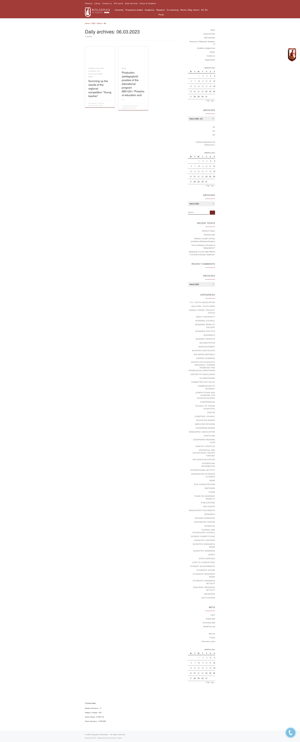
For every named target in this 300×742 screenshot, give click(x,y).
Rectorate (209, 506)
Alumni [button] (196, 9)
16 (202, 86)
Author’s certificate (203, 350)
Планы (212, 637)
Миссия (212, 633)
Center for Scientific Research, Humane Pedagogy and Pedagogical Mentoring (202, 366)
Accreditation (207, 342)
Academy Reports (205, 339)
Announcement (209, 33)
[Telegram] (292, 54)
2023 (93, 23)
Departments (210, 59)
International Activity (202, 470)
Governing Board (205, 428)
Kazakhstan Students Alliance (203, 475)
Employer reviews (205, 424)
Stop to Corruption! (203, 562)
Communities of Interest (206, 387)
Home (87, 23)
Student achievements (202, 566)
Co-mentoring (207, 378)
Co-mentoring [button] (172, 9)
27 (191, 96)
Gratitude (209, 435)
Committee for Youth (203, 382)
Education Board (205, 420)
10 (206, 81)
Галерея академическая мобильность (205, 143)
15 (198, 86)
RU (206, 9)
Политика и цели (208, 641)
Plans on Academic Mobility (204, 497)
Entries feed (210, 618)
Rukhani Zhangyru (205, 518)
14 (195, 86)
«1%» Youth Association (202, 302)
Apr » (213, 100)
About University (205, 316)
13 (191, 86)
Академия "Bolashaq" (97, 103)
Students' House (206, 570)
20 (191, 91)
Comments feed (209, 622)
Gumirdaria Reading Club (204, 441)
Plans (212, 492)
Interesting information (208, 464)
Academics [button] (149, 9)
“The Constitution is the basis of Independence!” (203, 246)
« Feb (207, 100)
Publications (208, 502)
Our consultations (204, 484)
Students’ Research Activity (204, 582)
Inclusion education (204, 459)
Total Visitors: (91, 721)
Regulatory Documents (202, 510)
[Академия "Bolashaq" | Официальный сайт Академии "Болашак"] (97, 11)
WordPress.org (209, 626)
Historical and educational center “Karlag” (204, 453)
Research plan (209, 234)
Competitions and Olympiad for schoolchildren (205, 395)
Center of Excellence (203, 374)
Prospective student (134, 9)
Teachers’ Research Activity (204, 588)
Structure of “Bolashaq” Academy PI (202, 42)
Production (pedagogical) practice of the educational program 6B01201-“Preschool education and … (133, 85)
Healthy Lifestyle (205, 446)
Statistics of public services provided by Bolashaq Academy (203, 239)
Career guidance (205, 358)
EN (214, 134)
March (99, 23)
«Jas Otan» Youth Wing (202, 306)
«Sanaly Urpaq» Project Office (201, 311)
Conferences (207, 402)
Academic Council (205, 320)
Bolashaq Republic (204, 354)
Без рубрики (208, 597)
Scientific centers (204, 540)
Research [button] (160, 9)
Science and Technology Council (203, 531)
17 (206, 86)
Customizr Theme (116, 738)
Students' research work (204, 575)
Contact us (211, 55)
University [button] (119, 9)
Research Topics (208, 230)
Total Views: (90, 717)
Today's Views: (92, 713)
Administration (209, 37)
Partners (210, 488)
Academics (209, 335)
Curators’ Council (205, 416)
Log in (212, 614)
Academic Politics (205, 331)
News (213, 30)
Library (212, 52)
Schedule (209, 526)
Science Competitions (203, 536)
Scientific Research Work (204, 545)
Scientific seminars (204, 550)
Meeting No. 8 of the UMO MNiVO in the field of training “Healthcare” (202, 253)
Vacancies (209, 594)
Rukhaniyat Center (204, 522)
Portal (161, 14)
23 (202, 91)
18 (210, 86)
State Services (207, 558)
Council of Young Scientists (205, 407)
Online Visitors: (92, 708)
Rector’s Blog (186, 9)
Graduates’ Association (202, 432)
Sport (211, 554)
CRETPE (211, 412)
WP (94, 738)
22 (198, 91)
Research (209, 514)
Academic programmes (206, 48)
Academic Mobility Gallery (205, 325)
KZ (202, 9)
